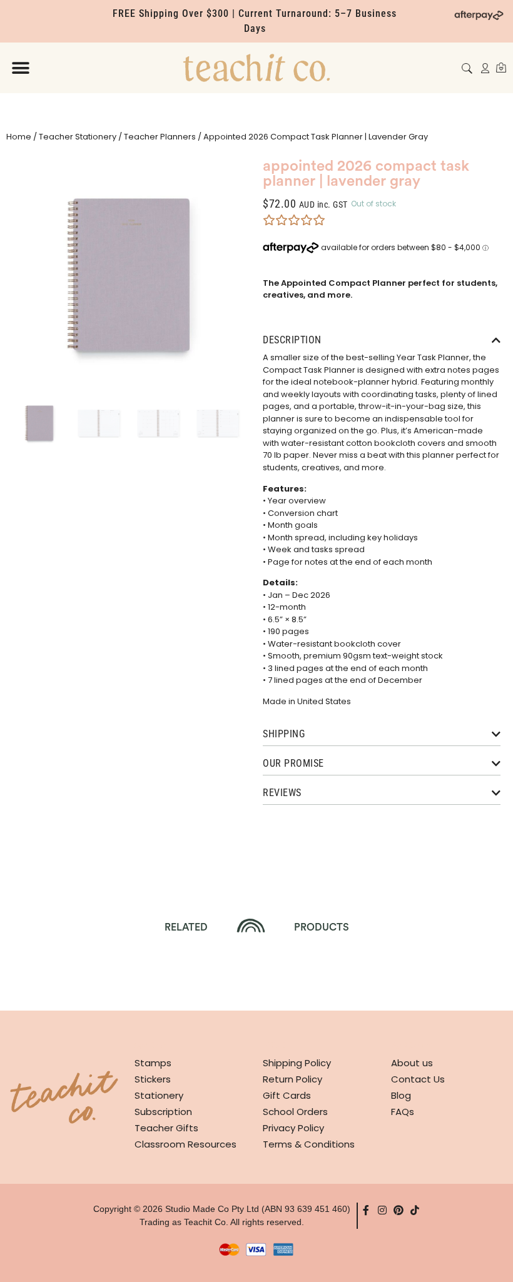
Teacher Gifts (166, 1127)
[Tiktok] (415, 1210)
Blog (401, 1095)
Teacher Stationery (77, 137)
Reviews (282, 793)
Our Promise (293, 763)
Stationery (159, 1095)
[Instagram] (382, 1210)
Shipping (284, 734)
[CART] (501, 68)
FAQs (402, 1111)
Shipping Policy (297, 1062)
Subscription (163, 1111)
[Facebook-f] (366, 1210)
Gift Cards (287, 1095)
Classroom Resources (185, 1144)
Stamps (153, 1062)
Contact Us (418, 1079)
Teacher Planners (160, 137)
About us (412, 1062)
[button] (20, 68)
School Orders (295, 1111)
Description (292, 340)
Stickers (153, 1079)
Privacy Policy (293, 1127)
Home (18, 137)
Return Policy (292, 1079)
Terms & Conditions (309, 1144)
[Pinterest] (399, 1210)
